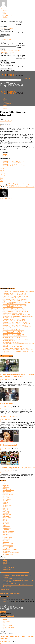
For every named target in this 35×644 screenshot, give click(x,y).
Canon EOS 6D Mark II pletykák (12, 333)
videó (4, 535)
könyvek (5, 510)
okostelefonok (7, 514)
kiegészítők (6, 508)
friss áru (5, 502)
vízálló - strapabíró (8, 545)
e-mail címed (19, 33)
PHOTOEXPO (7, 566)
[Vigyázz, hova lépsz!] (9, 400)
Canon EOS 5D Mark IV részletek (12, 346)
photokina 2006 (7, 517)
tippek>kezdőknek (8, 532)
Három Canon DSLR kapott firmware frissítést (15, 297)
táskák (5, 525)
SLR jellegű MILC (8, 548)
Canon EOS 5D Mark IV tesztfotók (13, 337)
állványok (6, 487)
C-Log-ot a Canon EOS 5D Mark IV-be (14, 320)
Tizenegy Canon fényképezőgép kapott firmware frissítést (18, 291)
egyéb (5, 108)
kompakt (5, 540)
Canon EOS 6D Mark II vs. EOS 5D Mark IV (15, 293)
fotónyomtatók (7, 497)
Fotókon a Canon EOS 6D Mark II (12, 313)
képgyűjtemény (7, 505)
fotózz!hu (5, 500)
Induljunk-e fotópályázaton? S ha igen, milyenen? (17, 468)
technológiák (6, 526)
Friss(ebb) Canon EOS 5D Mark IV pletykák (15, 348)
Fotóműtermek (7, 569)
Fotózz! (5, 17)
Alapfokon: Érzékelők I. (8, 416)
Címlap (5, 10)
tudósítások (6, 534)
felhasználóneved (20, 23)
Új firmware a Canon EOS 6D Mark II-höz (15, 299)
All (4, 484)
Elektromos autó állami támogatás (10, 593)
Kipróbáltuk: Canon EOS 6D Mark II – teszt (15, 305)
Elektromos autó (5, 589)
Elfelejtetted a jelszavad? (6, 28)
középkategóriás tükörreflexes (11, 552)
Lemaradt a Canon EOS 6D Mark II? (13, 308)
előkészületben (7, 491)
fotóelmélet (6, 496)
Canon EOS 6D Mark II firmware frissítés (14, 304)
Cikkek (5, 14)
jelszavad (18, 24)
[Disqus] (17, 220)
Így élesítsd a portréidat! (8, 445)
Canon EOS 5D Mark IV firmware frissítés (15, 322)
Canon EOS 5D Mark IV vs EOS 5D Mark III (15, 339)
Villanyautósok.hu (23, 572)
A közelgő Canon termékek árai (11, 342)
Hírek (4, 12)
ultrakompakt (6, 539)
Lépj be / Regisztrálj (8, 39)
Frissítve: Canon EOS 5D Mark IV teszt (14, 331)
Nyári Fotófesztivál (8, 567)
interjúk (5, 503)
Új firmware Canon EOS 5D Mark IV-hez (14, 301)
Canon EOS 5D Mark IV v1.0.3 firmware (14, 325)
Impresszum (6, 561)
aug (23, 599)
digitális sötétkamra (8, 490)
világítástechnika (7, 537)
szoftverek (6, 523)
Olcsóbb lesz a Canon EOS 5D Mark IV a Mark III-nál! (18, 349)
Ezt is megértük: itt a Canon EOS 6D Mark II (15, 311)
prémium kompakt (8, 543)
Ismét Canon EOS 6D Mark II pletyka (13, 330)
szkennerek (6, 522)
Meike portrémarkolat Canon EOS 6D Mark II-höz (17, 302)
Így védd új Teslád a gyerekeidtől (12, 583)
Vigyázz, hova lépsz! (7, 403)
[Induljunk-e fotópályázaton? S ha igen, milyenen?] (9, 464)
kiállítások (6, 506)
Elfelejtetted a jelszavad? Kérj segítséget (10, 50)
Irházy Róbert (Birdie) (6, 121)
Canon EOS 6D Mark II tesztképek (12, 307)
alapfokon (6, 485)
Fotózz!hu (6, 564)
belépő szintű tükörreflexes (10, 549)
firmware (5, 155)
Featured (5, 493)
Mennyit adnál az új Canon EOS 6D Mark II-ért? (16, 314)
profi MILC (6, 551)
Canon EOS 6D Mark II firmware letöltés (14, 166)
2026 (4, 599)
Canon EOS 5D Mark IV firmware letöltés (14, 161)
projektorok (6, 520)
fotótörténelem (7, 499)
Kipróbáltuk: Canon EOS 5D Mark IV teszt (15, 336)
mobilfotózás (6, 511)
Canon (5, 154)
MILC (5, 563)
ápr (15, 601)
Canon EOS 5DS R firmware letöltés (13, 164)
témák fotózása (7, 528)
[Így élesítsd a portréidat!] (9, 441)
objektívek (6, 513)
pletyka (5, 519)
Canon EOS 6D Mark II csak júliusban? (14, 319)
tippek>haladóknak (8, 531)
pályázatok (6, 516)
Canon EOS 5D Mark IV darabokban (13, 334)
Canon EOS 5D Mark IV (10, 340)
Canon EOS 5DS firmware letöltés (12, 162)
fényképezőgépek (8, 494)
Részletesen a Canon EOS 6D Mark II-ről (14, 310)
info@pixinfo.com (11, 615)
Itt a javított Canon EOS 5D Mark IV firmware (16, 294)
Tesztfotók (6, 529)
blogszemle (6, 488)
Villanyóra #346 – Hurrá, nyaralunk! (13, 578)
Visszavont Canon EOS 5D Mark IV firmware (15, 296)
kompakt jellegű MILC (9, 546)
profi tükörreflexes (8, 554)
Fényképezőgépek (8, 15)
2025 (4, 601)
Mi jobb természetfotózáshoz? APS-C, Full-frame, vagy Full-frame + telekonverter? (17, 375)
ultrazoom (6, 542)
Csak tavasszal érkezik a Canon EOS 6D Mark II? (16, 323)
